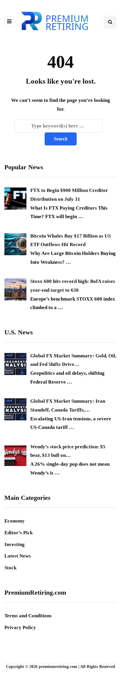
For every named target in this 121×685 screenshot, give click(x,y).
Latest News (17, 556)
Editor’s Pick (18, 532)
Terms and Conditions (28, 615)
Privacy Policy (20, 627)
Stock (10, 567)
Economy (14, 521)
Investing (14, 544)
